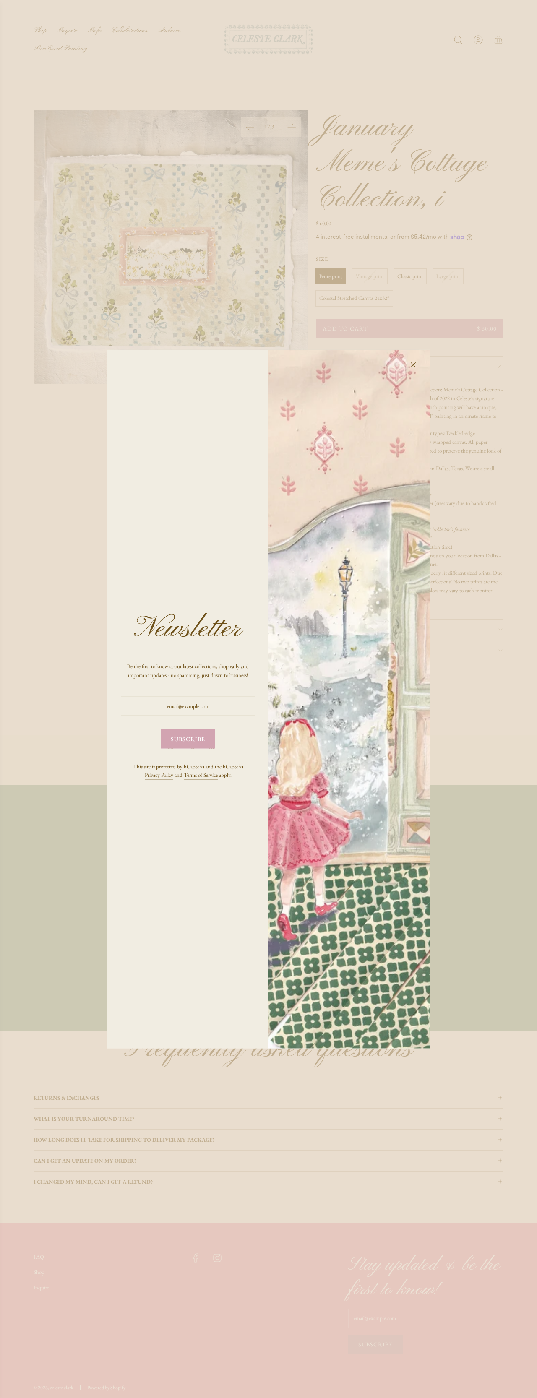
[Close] (413, 364)
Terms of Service (201, 774)
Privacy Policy (159, 774)
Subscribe (188, 739)
